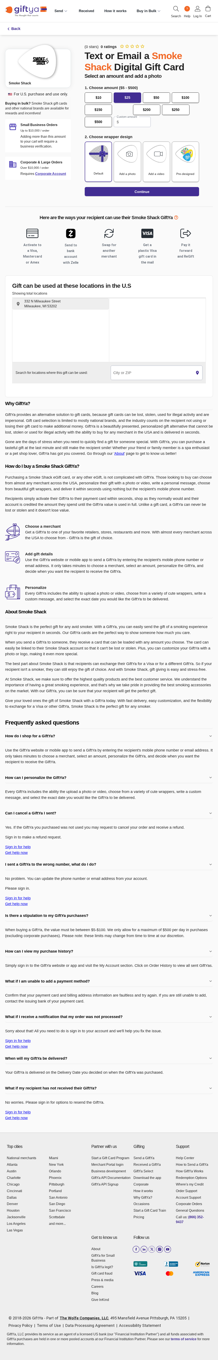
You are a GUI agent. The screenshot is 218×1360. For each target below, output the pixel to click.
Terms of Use (49, 1325)
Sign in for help (18, 847)
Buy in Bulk (146, 11)
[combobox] (152, 373)
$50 (156, 97)
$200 (147, 110)
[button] (60, 304)
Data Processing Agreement (90, 1325)
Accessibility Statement (140, 1325)
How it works (115, 11)
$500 (98, 122)
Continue (142, 192)
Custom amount (127, 117)
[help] (176, 218)
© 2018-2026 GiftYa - (27, 1318)
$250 (175, 110)
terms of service (183, 1339)
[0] (208, 8)
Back (15, 29)
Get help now (16, 852)
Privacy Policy (20, 1325)
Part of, (116, 1318)
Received (86, 11)
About (119, 453)
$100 (185, 97)
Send (58, 11)
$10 (98, 97)
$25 (127, 97)
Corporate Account (50, 174)
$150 (98, 110)
